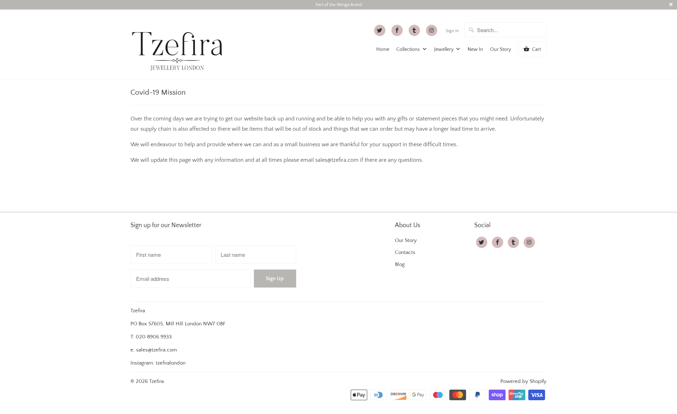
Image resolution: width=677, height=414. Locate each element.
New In (475, 49)
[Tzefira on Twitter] (379, 30)
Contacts (405, 252)
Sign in (452, 30)
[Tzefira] (179, 44)
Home (382, 49)
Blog (400, 264)
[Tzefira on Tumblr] (414, 30)
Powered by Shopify (523, 381)
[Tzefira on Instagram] (431, 30)
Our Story (500, 49)
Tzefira (156, 381)
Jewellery (444, 49)
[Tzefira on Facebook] (397, 30)
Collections (408, 49)
